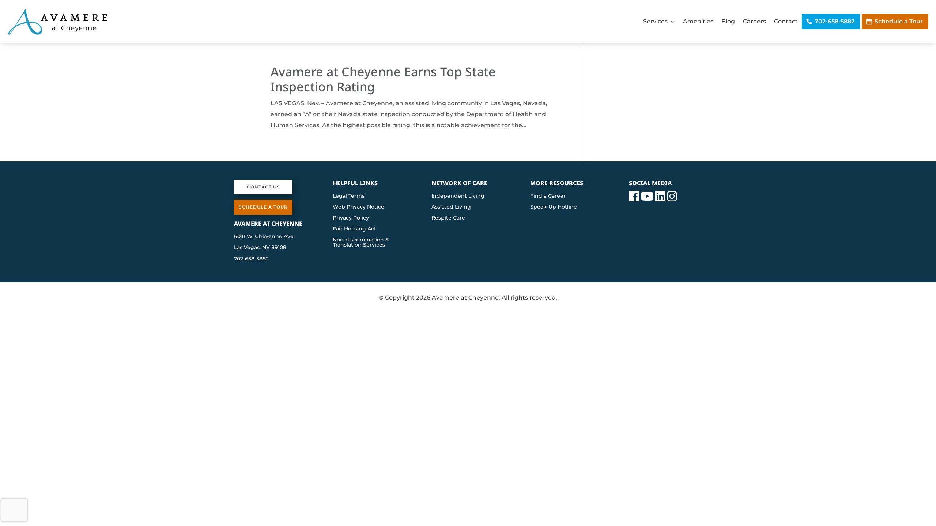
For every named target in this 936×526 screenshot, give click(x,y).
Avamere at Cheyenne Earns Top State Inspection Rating (383, 79)
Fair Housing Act (354, 229)
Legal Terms (349, 196)
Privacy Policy (351, 218)
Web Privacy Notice (358, 207)
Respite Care (448, 218)
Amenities (698, 21)
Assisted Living (451, 207)
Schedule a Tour (899, 21)
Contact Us (263, 187)
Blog (728, 21)
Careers (754, 21)
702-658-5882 (834, 21)
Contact (786, 21)
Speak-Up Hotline (553, 207)
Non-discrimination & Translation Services (361, 242)
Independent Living (457, 196)
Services (655, 21)
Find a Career (548, 196)
